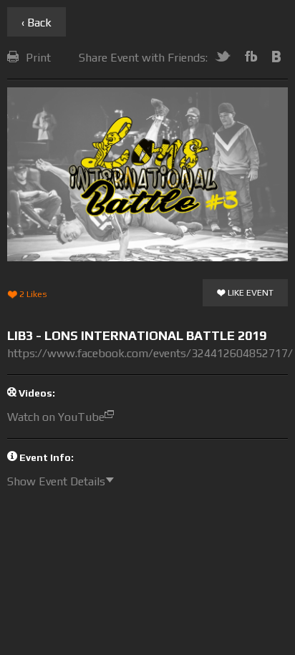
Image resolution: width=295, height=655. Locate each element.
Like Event (250, 293)
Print (38, 57)
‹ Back (36, 22)
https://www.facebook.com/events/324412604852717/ (150, 353)
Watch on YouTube (56, 417)
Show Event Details (56, 481)
